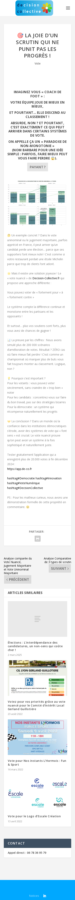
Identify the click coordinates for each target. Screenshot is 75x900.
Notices (34, 896)
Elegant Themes (35, 885)
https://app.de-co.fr (19, 469)
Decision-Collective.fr (46, 278)
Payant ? (38, 167)
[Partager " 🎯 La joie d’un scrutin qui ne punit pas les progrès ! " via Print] (38, 539)
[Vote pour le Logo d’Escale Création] (37, 793)
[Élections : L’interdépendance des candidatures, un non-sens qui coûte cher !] (37, 619)
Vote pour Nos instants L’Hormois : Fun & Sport (37, 762)
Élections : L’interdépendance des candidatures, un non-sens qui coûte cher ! (35, 646)
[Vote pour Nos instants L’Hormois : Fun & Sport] (37, 737)
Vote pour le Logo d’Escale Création (34, 816)
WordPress (37, 890)
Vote (38, 63)
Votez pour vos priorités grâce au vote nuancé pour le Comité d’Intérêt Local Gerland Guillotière (36, 705)
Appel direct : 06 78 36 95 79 (27, 853)
